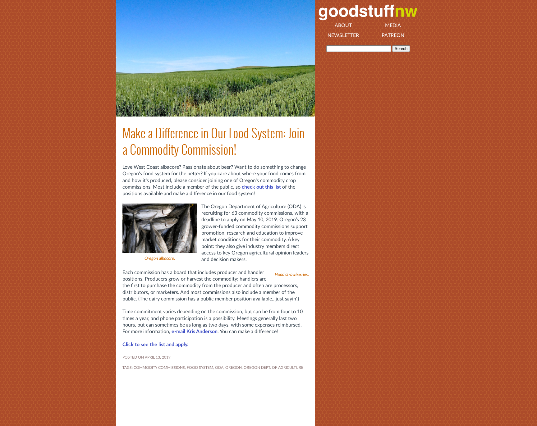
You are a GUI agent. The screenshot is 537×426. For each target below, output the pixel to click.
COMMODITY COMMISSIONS (159, 367)
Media (393, 25)
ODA (219, 367)
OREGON (233, 367)
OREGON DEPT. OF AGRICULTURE (273, 367)
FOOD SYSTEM (200, 367)
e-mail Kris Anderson (195, 331)
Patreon (393, 35)
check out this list (261, 187)
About (343, 25)
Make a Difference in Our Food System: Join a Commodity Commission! (213, 141)
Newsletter (343, 35)
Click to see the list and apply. (155, 344)
